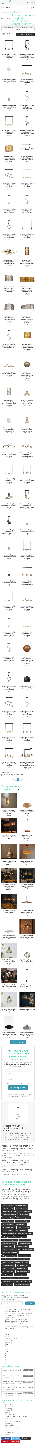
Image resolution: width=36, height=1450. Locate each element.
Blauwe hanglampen (8, 1230)
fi (5, 1357)
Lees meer (18, 29)
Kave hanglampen (7, 1275)
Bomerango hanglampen (23, 1265)
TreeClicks (8, 1309)
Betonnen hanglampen (25, 1243)
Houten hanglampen (25, 1281)
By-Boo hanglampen (8, 1268)
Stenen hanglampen (24, 1256)
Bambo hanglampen (20, 1275)
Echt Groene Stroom (11, 1315)
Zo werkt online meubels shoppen (16, 1416)
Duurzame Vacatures (11, 1321)
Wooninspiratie (10, 1433)
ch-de (7, 1348)
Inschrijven (30, 1303)
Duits (6, 1352)
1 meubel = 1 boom (11, 1427)
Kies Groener (9, 1319)
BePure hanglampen (8, 1224)
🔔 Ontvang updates (18, 1088)
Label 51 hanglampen (8, 1271)
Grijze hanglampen (27, 1249)
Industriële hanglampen (22, 1221)
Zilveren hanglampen (20, 1237)
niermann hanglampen (23, 1259)
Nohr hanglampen (23, 1215)
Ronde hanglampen (7, 1246)
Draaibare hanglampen (8, 1227)
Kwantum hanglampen (21, 1205)
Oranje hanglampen (7, 1208)
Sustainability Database (12, 1327)
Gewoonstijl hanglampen (9, 1211)
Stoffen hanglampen (23, 1227)
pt (6, 1354)
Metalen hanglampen (21, 1208)
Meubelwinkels (9, 1414)
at (6, 1363)
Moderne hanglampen (8, 1278)
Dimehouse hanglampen (9, 1233)
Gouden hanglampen (8, 1259)
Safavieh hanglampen (8, 1265)
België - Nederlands (11, 1338)
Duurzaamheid (9, 1423)
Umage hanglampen (21, 1268)
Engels (7, 1355)
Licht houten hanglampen (9, 1243)
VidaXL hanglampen (21, 1230)
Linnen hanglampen (7, 1221)
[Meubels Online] (3, 7)
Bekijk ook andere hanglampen (11, 787)
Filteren (20, 34)
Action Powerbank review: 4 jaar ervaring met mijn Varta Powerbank (17, 1383)
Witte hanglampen (7, 1284)
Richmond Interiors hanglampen (11, 1249)
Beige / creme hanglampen (9, 1240)
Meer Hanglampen (19, 1042)
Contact (7, 1435)
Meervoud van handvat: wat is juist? (17, 1371)
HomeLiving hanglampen (9, 1215)
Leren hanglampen (7, 1262)
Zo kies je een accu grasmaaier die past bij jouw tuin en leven (17, 1394)
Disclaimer (8, 1411)
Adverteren (8, 1431)
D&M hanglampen (21, 1224)
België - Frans (9, 1340)
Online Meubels (10, 1405)
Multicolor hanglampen (25, 1211)
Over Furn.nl (9, 1407)
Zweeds (7, 1346)
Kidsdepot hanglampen (23, 1218)
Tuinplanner (8, 1429)
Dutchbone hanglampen (21, 1262)
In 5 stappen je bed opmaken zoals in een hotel (17, 1388)
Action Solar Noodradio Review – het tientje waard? (17, 1377)
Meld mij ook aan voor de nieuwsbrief (18, 1084)
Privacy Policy (9, 1418)
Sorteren (30, 34)
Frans (7, 1336)
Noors (7, 1344)
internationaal (23, 1321)
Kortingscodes (9, 1425)
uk (6, 1359)
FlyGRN (7, 1313)
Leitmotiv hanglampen (22, 1246)
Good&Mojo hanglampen (25, 1233)
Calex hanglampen (7, 1205)
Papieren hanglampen (8, 1218)
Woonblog (8, 1409)
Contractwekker (10, 1323)
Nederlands (8, 1334)
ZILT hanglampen (7, 1237)
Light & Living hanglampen (22, 1284)
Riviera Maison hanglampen (9, 1252)
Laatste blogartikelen (10, 1366)
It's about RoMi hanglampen (10, 1281)
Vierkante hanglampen (23, 1271)
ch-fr (6, 1350)
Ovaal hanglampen (25, 1240)
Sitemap (7, 1412)
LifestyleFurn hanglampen (9, 1256)
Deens (7, 1361)
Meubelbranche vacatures (13, 1421)
